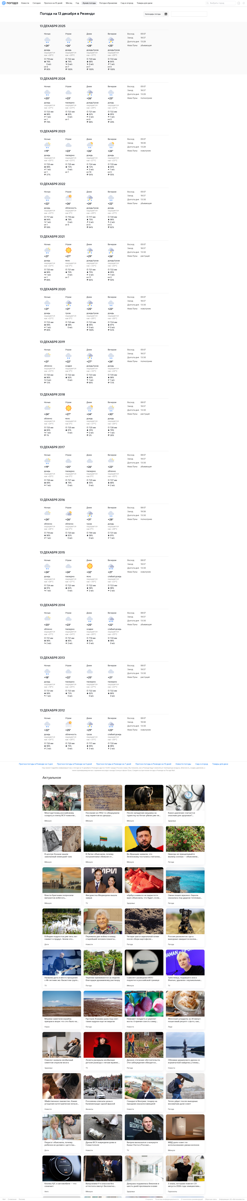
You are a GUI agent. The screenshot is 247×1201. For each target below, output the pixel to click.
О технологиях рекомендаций (192, 1199)
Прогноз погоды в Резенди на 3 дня (36, 764)
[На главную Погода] (12, 3)
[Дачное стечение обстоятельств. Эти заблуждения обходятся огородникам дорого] (144, 1051)
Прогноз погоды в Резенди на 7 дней (113, 764)
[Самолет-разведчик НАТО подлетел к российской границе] (144, 969)
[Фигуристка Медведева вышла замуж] (103, 886)
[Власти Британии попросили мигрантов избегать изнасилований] (61, 886)
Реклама (22, 1199)
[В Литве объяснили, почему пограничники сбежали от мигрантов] (103, 845)
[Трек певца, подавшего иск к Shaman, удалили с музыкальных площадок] (185, 969)
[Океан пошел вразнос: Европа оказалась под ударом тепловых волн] (185, 886)
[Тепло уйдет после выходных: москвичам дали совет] (185, 1092)
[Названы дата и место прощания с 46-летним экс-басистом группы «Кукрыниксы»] (61, 969)
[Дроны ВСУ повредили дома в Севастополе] (103, 1133)
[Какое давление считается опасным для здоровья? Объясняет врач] (185, 804)
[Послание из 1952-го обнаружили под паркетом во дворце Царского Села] (103, 804)
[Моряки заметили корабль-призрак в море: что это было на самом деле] (61, 1010)
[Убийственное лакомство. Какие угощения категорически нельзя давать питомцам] (61, 1092)
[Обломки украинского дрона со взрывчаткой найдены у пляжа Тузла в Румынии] (185, 1051)
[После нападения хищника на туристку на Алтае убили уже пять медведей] (144, 804)
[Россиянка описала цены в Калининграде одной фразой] (103, 1092)
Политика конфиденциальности (167, 1199)
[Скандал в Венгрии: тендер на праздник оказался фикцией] (144, 1092)
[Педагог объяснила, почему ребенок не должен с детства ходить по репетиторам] (61, 1133)
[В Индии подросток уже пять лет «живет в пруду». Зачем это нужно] (61, 927)
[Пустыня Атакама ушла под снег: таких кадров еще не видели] (103, 1010)
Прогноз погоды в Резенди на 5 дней (74, 764)
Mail (4, 1199)
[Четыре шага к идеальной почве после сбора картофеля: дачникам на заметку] (144, 927)
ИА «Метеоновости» (237, 1199)
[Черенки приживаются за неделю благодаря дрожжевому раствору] (103, 969)
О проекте (149, 1199)
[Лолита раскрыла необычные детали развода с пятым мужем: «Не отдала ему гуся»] (103, 1051)
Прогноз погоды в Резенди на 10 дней (153, 764)
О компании (12, 1199)
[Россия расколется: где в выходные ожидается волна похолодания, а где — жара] (185, 927)
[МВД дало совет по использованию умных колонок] (185, 1133)
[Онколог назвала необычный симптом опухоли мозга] (61, 1051)
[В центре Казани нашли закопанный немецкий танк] (61, 845)
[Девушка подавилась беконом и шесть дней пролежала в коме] (144, 1175)
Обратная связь (211, 1199)
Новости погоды (183, 764)
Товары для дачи (220, 764)
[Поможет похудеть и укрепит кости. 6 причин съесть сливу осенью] (144, 1010)
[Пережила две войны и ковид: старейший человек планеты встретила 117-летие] (103, 927)
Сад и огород (201, 764)
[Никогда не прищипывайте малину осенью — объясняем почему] (185, 845)
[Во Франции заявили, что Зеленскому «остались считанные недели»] (144, 845)
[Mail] (4, 3)
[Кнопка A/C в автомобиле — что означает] (61, 1175)
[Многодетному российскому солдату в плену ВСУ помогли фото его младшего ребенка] (61, 804)
